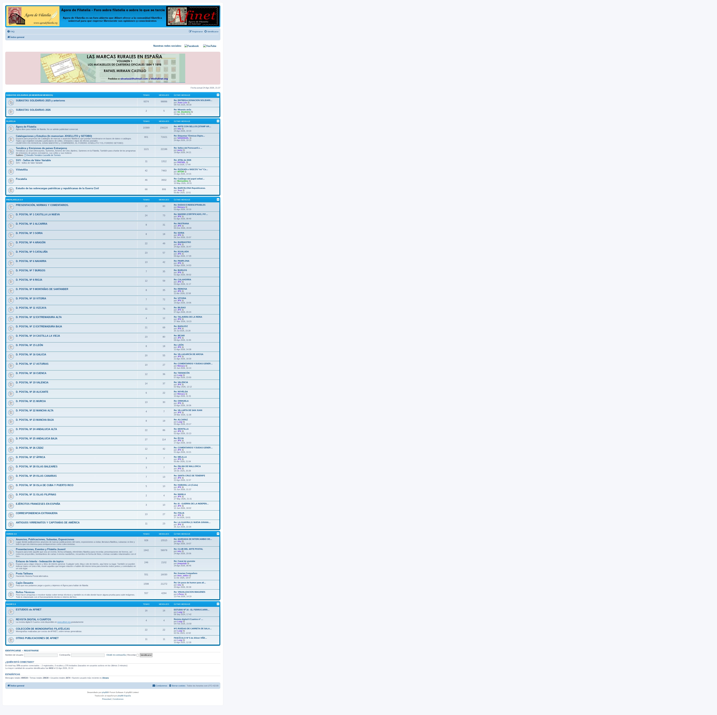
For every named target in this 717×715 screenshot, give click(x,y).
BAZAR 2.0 (11, 604)
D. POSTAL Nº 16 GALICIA (31, 354)
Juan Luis (182, 102)
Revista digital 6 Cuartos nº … (188, 619)
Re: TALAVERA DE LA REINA (188, 317)
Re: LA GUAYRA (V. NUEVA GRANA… (192, 522)
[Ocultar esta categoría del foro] (218, 94)
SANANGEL (183, 138)
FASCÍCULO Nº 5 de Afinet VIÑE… (190, 638)
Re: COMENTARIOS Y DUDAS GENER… (193, 363)
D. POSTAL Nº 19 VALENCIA (32, 382)
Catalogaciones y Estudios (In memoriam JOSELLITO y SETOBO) (54, 136)
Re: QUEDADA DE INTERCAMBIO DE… (193, 539)
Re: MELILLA (180, 457)
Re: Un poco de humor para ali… (190, 582)
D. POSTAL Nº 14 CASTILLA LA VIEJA (38, 335)
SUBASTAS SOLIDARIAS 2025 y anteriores (40, 100)
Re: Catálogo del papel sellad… (189, 179)
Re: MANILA (180, 494)
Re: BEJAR (179, 335)
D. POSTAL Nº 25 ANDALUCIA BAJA (36, 438)
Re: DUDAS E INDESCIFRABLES (189, 205)
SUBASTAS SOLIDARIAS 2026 (33, 109)
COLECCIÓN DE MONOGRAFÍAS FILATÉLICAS (43, 628)
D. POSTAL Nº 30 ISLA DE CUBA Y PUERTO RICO (44, 485)
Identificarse (13, 650)
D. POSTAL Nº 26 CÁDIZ (30, 447)
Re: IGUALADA (181, 251)
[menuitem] (11, 31)
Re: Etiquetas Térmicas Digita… (189, 136)
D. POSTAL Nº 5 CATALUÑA (32, 251)
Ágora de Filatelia (26, 126)
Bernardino (182, 181)
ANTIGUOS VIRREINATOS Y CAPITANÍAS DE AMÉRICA (48, 522)
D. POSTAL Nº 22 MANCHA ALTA (34, 410)
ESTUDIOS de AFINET (28, 609)
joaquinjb (182, 563)
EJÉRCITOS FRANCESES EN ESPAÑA (38, 503)
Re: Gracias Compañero (185, 573)
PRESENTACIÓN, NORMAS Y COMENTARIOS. (42, 205)
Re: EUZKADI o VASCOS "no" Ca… (191, 169)
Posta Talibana (24, 573)
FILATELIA (10, 121)
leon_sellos (183, 575)
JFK (179, 216)
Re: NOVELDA (181, 391)
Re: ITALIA (179, 513)
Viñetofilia (22, 169)
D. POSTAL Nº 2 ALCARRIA (31, 223)
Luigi (179, 375)
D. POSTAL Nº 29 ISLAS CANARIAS (36, 475)
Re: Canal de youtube (184, 561)
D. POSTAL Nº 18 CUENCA (31, 373)
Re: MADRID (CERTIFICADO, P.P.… (191, 214)
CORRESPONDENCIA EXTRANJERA (37, 513)
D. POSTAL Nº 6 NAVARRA (31, 261)
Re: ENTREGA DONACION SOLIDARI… (193, 100)
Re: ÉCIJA (179, 438)
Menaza (181, 207)
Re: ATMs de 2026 (182, 160)
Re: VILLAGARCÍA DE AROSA (188, 354)
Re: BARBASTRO (182, 242)
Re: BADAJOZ (181, 326)
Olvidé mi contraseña (116, 655)
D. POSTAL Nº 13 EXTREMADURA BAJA (39, 326)
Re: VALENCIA (181, 382)
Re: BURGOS (180, 270)
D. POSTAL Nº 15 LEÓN (29, 345)
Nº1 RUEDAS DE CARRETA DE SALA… (193, 628)
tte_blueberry (183, 112)
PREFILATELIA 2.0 (14, 200)
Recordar (131, 655)
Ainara (105, 678)
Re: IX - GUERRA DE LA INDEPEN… (191, 503)
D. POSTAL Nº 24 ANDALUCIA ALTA (36, 429)
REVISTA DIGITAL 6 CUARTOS (33, 619)
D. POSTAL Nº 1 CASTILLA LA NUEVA (38, 214)
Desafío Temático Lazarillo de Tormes (44, 155)
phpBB (105, 692)
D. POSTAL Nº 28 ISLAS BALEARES (37, 466)
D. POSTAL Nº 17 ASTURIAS (32, 363)
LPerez (180, 594)
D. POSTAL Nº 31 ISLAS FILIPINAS (36, 494)
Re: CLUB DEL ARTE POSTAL (188, 549)
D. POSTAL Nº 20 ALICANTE (32, 391)
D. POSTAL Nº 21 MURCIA (31, 401)
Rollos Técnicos (25, 592)
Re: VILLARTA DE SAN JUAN (188, 410)
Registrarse (31, 650)
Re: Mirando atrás (182, 109)
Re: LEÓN (179, 345)
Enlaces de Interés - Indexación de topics (39, 561)
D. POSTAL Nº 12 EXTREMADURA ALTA (39, 317)
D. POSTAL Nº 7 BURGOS (30, 270)
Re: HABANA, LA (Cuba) (186, 485)
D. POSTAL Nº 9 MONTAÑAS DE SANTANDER (42, 289)
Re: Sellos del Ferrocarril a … (188, 148)
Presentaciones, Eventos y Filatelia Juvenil (41, 549)
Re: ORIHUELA (181, 401)
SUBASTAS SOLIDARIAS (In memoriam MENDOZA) (29, 95)
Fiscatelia (21, 179)
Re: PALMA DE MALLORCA (187, 466)
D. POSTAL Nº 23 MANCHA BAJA (35, 419)
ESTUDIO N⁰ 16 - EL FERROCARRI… (191, 610)
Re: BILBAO (180, 307)
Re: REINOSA (180, 289)
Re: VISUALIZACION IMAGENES (189, 592)
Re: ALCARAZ (181, 419)
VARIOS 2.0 (11, 534)
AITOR (180, 171)
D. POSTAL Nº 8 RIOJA (29, 279)
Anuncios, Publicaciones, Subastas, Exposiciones (45, 539)
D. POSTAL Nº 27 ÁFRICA (30, 457)
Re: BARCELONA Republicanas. (190, 188)
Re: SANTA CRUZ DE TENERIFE (189, 475)
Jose (179, 190)
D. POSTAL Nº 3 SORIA (29, 233)
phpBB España (124, 696)
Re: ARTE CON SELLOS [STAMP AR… (192, 126)
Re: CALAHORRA (182, 279)
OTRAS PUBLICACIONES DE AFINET (37, 638)
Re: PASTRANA (181, 223)
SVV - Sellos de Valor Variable (33, 160)
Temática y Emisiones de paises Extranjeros (41, 148)
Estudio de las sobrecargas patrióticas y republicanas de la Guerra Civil (57, 188)
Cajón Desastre (24, 582)
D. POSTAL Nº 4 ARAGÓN (30, 242)
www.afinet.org (64, 622)
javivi (179, 150)
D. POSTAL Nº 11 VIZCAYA (31, 307)
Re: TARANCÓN (182, 373)
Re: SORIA (179, 233)
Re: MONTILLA (181, 429)
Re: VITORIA (180, 298)
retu (179, 129)
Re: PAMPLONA (181, 261)
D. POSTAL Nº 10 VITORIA (31, 298)
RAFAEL (181, 162)
